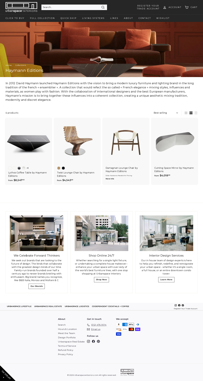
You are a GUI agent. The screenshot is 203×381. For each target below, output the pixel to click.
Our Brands (38, 287)
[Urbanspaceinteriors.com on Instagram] (88, 341)
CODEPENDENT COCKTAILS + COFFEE (110, 306)
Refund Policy (65, 350)
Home (9, 65)
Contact (145, 18)
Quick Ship (68, 18)
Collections (20, 65)
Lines (114, 18)
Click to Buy (15, 18)
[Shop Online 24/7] (101, 233)
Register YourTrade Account (148, 7)
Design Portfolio (67, 337)
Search (62, 325)
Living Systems (93, 18)
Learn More (167, 280)
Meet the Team (66, 333)
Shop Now (102, 280)
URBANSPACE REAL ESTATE (48, 306)
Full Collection (42, 18)
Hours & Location (67, 329)
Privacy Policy (65, 354)
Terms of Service (67, 346)
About (128, 18)
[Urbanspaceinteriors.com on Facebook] (93, 341)
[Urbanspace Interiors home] (127, 373)
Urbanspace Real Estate (71, 341)
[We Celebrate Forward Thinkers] (36, 233)
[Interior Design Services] (166, 233)
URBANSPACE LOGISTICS (77, 306)
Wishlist (162, 18)
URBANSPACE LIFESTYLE (19, 306)
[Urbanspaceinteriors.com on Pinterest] (98, 341)
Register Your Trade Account (185, 309)
